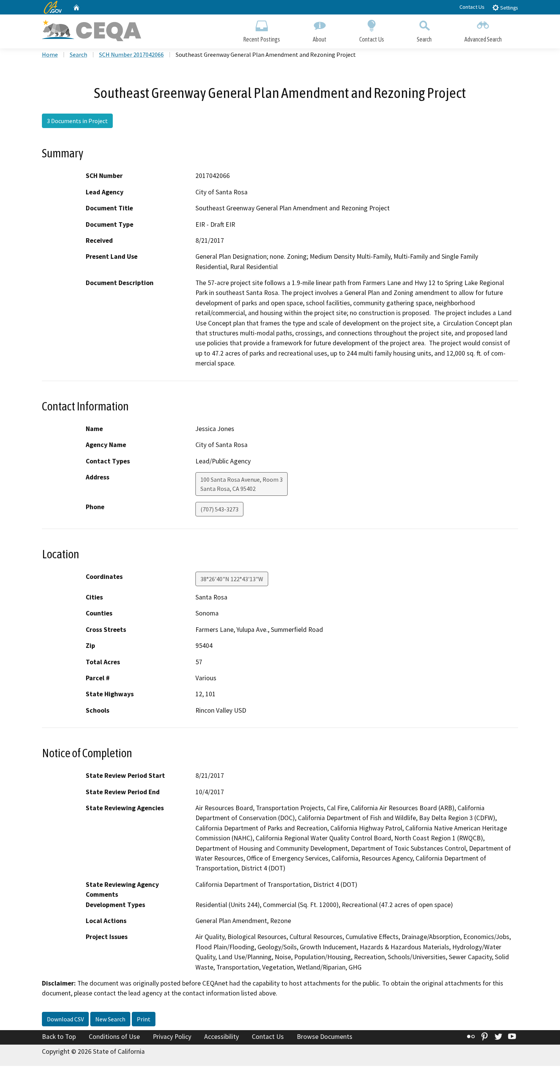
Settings (508, 8)
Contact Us (472, 6)
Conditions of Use (114, 1036)
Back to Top (59, 1036)
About (319, 39)
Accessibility (221, 1036)
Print (143, 1019)
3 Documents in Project (77, 121)
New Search (110, 1019)
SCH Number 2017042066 (131, 54)
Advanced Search (483, 39)
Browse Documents (324, 1036)
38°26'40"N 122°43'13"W (231, 579)
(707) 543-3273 (219, 509)
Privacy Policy (172, 1036)
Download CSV (65, 1019)
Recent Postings (261, 39)
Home (50, 54)
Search (424, 39)
